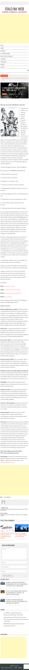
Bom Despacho (7, 497)
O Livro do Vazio (8, 297)
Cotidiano (3, 59)
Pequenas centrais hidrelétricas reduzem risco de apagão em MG (13, 515)
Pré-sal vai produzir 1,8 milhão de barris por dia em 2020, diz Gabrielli (13, 510)
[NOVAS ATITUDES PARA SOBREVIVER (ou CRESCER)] (22, 528)
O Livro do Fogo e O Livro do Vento (13, 293)
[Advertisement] (14, 28)
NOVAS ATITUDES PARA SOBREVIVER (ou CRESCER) (21, 535)
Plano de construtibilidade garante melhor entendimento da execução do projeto (16, 601)
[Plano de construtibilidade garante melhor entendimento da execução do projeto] (2, 600)
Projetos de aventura (6, 56)
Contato (2, 67)
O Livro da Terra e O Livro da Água (12, 289)
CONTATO (20, 667)
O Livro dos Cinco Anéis (9, 286)
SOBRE (15, 667)
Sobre (2, 48)
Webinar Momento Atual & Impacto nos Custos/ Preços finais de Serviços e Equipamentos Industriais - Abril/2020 (16, 619)
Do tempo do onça (5, 53)
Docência (2, 51)
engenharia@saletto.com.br (7, 462)
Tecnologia (3, 62)
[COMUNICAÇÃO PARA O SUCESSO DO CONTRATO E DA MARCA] (7, 528)
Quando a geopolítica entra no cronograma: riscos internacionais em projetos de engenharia (16, 584)
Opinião (2, 64)
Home (1, 45)
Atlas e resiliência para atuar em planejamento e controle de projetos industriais (16, 592)
